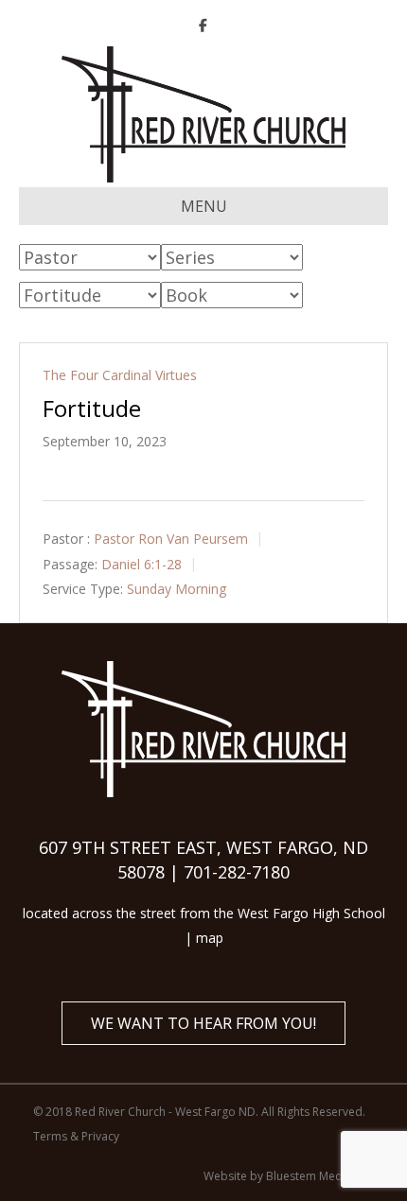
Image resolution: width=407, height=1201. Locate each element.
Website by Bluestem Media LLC (289, 1176)
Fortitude (92, 408)
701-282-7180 (237, 872)
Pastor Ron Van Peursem (171, 539)
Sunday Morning (176, 589)
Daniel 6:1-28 (141, 564)
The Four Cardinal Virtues (120, 375)
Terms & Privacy (76, 1136)
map (209, 938)
